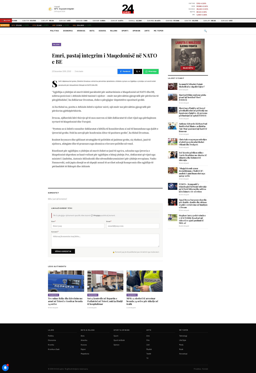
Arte (147, 31)
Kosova (102, 31)
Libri (148, 345)
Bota (92, 31)
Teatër (148, 354)
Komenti (54, 232)
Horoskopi (183, 354)
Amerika (84, 340)
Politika (54, 31)
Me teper (158, 31)
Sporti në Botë (119, 340)
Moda (181, 345)
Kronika (81, 31)
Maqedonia (53, 295)
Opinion (136, 31)
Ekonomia (68, 31)
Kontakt (205, 369)
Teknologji (183, 336)
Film (148, 340)
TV (147, 358)
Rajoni (113, 31)
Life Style (182, 340)
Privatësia (197, 369)
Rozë (181, 349)
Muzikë (149, 349)
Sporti (125, 31)
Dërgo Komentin (63, 251)
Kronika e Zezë (53, 349)
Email (108, 221)
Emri (53, 221)
